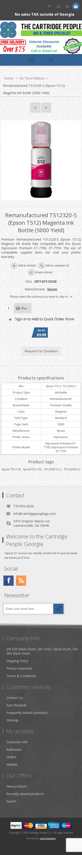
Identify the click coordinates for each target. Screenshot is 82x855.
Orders (11, 757)
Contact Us (14, 697)
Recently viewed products (25, 794)
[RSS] (21, 581)
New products (16, 786)
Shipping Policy (17, 661)
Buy (24, 308)
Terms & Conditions (21, 676)
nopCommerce (48, 838)
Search (11, 801)
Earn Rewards (16, 705)
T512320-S (50, 469)
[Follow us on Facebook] (8, 581)
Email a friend (43, 272)
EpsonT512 (30, 469)
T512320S (70, 469)
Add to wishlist (27, 265)
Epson (52, 289)
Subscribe (58, 609)
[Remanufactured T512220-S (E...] (35, 107)
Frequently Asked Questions (27, 712)
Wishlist (12, 764)
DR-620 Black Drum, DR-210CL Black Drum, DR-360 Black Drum (42, 651)
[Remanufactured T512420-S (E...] (46, 107)
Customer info (17, 742)
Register (50, 6)
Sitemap (12, 720)
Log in (58, 6)
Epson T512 (9, 469)
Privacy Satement (19, 668)
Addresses (14, 749)
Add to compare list (57, 265)
